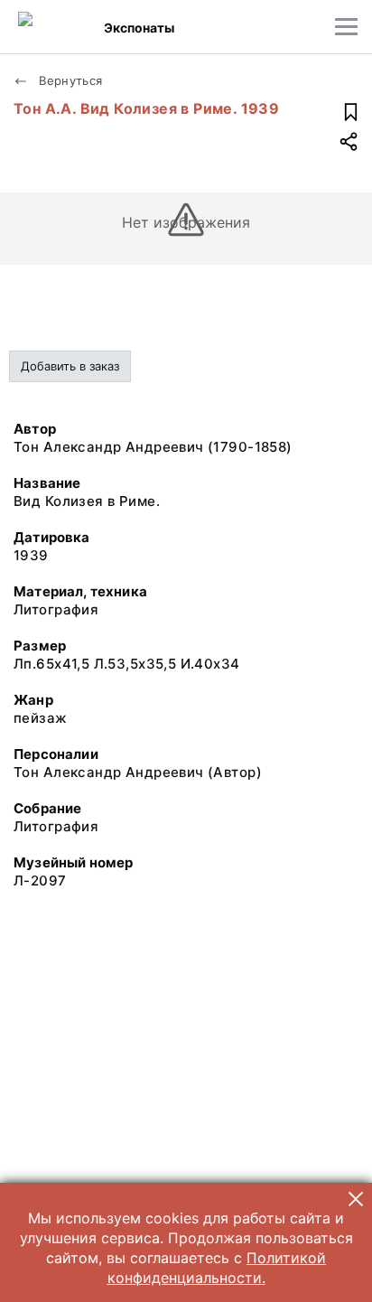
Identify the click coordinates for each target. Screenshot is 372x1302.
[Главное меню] (346, 26)
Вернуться (69, 80)
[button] (355, 1199)
